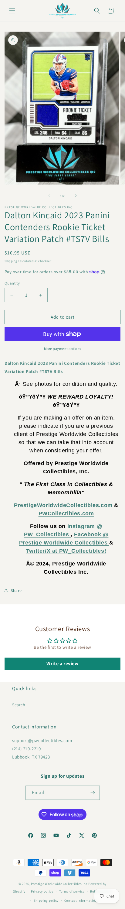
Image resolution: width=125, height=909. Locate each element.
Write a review (62, 663)
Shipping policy (46, 900)
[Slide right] (76, 195)
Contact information (80, 900)
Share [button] (16, 590)
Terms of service (72, 891)
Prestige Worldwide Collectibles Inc (59, 884)
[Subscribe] (93, 793)
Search (18, 704)
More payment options (62, 348)
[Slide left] (49, 195)
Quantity (12, 283)
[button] (12, 10)
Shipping (11, 261)
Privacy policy (42, 891)
